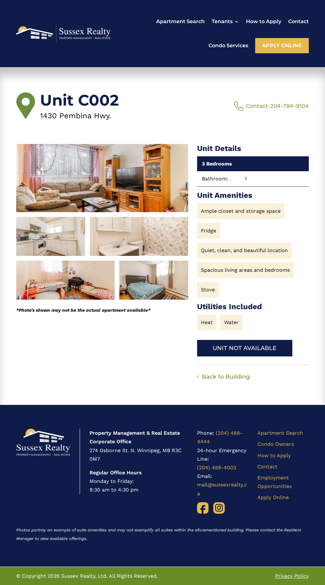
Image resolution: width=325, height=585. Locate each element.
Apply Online (282, 45)
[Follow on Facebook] (203, 508)
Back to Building (226, 376)
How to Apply (263, 21)
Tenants (222, 21)
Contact (298, 21)
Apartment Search (180, 21)
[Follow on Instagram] (219, 508)
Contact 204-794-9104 (277, 105)
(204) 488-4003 (216, 468)
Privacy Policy (292, 576)
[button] (102, 178)
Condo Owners (275, 444)
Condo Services (228, 45)
